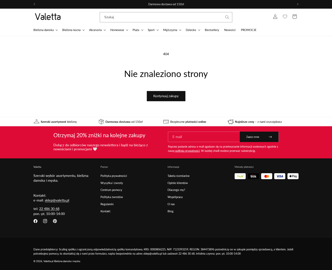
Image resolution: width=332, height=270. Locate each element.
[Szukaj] (227, 17)
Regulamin (107, 204)
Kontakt (105, 211)
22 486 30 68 (49, 208)
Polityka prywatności (113, 175)
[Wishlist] (285, 17)
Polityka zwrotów (111, 197)
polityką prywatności (187, 150)
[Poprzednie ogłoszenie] (34, 4)
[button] (45, 29)
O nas (171, 204)
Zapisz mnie (252, 136)
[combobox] (166, 17)
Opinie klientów (178, 183)
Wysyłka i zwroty (111, 183)
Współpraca (175, 197)
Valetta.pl (48, 261)
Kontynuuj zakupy (166, 96)
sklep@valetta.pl (57, 200)
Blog (170, 211)
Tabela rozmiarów (179, 175)
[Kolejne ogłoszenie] (297, 4)
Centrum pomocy (111, 189)
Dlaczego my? (176, 189)
